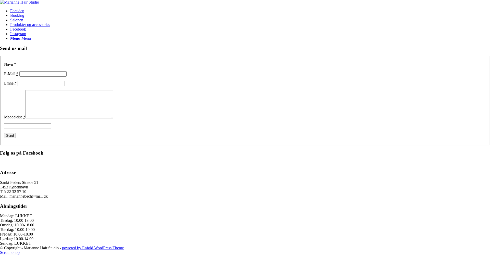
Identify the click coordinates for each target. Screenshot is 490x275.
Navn (10, 64)
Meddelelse (15, 117)
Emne (10, 83)
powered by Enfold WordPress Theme (93, 248)
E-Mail (11, 74)
